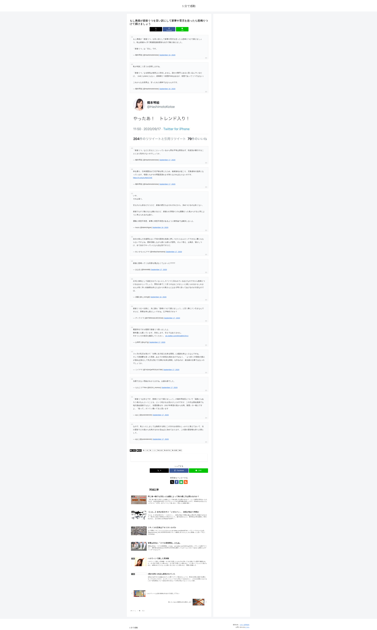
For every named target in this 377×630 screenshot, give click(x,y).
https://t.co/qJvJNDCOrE (142, 178)
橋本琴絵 (168, 450)
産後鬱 (175, 450)
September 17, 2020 (167, 160)
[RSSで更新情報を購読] (186, 482)
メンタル (153, 450)
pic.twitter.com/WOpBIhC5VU (176, 336)
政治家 (161, 450)
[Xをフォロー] (172, 482)
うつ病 (146, 450)
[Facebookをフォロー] (177, 482)
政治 (140, 450)
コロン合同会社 (244, 624)
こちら (247, 627)
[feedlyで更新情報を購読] (181, 482)
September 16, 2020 (167, 55)
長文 (133, 450)
